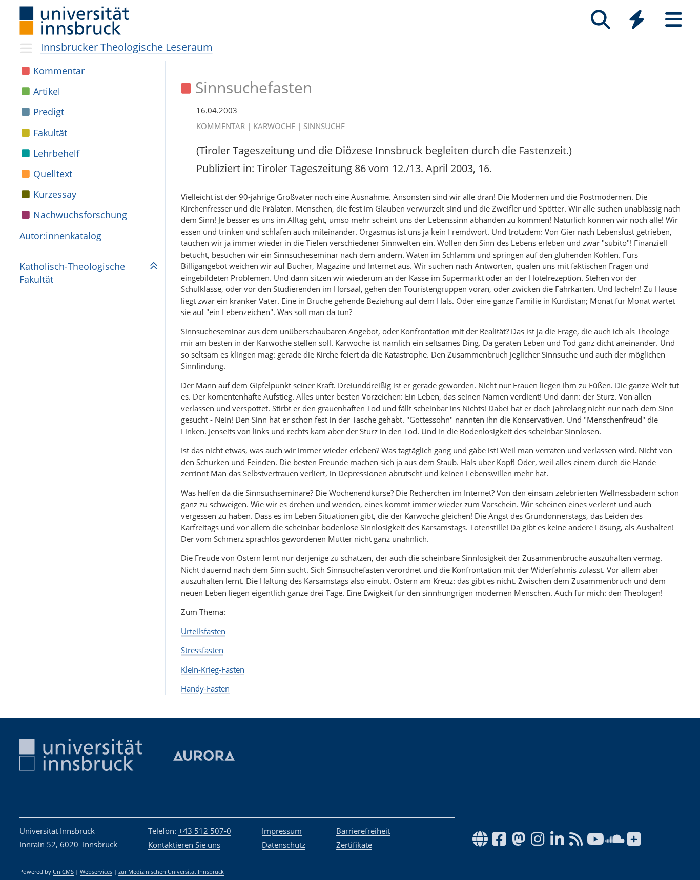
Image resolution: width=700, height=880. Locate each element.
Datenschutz (283, 845)
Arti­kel (46, 91)
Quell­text (52, 173)
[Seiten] (673, 20)
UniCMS (63, 871)
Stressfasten (202, 650)
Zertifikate (354, 845)
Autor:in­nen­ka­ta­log (60, 235)
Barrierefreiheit (363, 831)
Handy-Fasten (205, 688)
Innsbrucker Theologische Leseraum (126, 47)
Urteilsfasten (203, 631)
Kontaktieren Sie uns (184, 845)
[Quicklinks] (637, 20)
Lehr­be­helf (56, 153)
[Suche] (600, 20)
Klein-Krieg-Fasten (212, 669)
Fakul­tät (50, 133)
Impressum (282, 831)
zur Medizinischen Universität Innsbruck (171, 871)
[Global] (637, 20)
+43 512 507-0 (204, 831)
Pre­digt (48, 112)
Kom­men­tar (59, 71)
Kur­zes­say (54, 194)
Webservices (96, 871)
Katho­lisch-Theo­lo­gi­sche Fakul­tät (72, 272)
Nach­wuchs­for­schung (80, 214)
